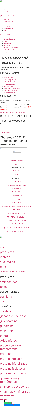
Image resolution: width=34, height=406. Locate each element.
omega (4, 335)
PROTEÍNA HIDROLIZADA (17, 217)
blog (3, 266)
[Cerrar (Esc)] (12, 396)
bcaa (3, 287)
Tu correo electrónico (7, 124)
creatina (5, 311)
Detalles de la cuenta (11, 48)
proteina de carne (12, 358)
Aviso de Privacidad (10, 82)
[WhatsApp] (4, 403)
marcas (5, 257)
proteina (5, 353)
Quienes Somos (9, 77)
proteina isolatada (12, 368)
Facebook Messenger (12, 405)
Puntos (6, 52)
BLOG (6, 24)
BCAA (17, 164)
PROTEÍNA (17, 209)
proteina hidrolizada (13, 363)
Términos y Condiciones (12, 80)
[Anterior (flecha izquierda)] (1, 399)
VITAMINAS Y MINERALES (17, 231)
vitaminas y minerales (15, 391)
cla (2, 301)
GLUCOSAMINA (17, 188)
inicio (3, 247)
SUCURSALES (8, 22)
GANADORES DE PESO (17, 185)
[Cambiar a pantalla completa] (5, 396)
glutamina (7, 326)
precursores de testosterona (10, 347)
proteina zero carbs (13, 373)
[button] (17, 37)
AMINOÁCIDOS (17, 161)
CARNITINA (17, 171)
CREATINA (17, 182)
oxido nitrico (8, 340)
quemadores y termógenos (10, 379)
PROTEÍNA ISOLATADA (17, 220)
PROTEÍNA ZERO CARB (17, 224)
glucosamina (8, 321)
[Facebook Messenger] (4, 405)
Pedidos (6, 41)
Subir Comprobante (10, 50)
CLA (16, 174)
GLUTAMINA (17, 192)
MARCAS (7, 19)
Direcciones (8, 45)
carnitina (6, 296)
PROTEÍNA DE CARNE (16, 213)
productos (7, 15)
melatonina (7, 331)
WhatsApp (8, 403)
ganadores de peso (13, 316)
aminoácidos (8, 282)
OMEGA (17, 199)
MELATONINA (17, 196)
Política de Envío (9, 84)
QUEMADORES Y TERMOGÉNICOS (17, 228)
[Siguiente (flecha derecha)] (5, 399)
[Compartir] (8, 396)
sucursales (7, 262)
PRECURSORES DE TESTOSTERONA (16, 206)
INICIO (6, 10)
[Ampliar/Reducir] (1, 396)
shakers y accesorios (14, 386)
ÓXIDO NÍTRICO (17, 203)
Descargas (7, 43)
